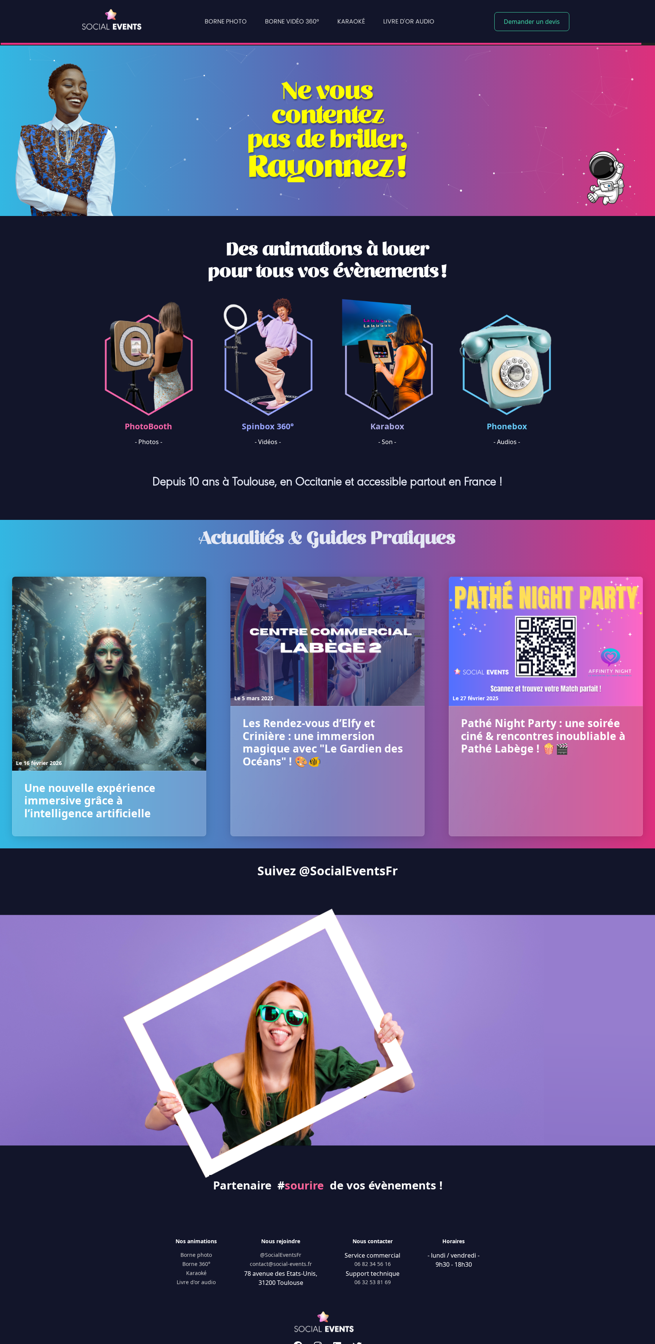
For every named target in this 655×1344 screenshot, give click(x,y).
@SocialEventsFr (280, 1254)
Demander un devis (532, 21)
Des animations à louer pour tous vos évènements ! (327, 260)
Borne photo (226, 21)
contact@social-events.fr (281, 1263)
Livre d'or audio (408, 21)
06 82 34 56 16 (372, 1263)
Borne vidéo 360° (292, 21)
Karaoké (351, 21)
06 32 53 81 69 (372, 1282)
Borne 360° (196, 1263)
